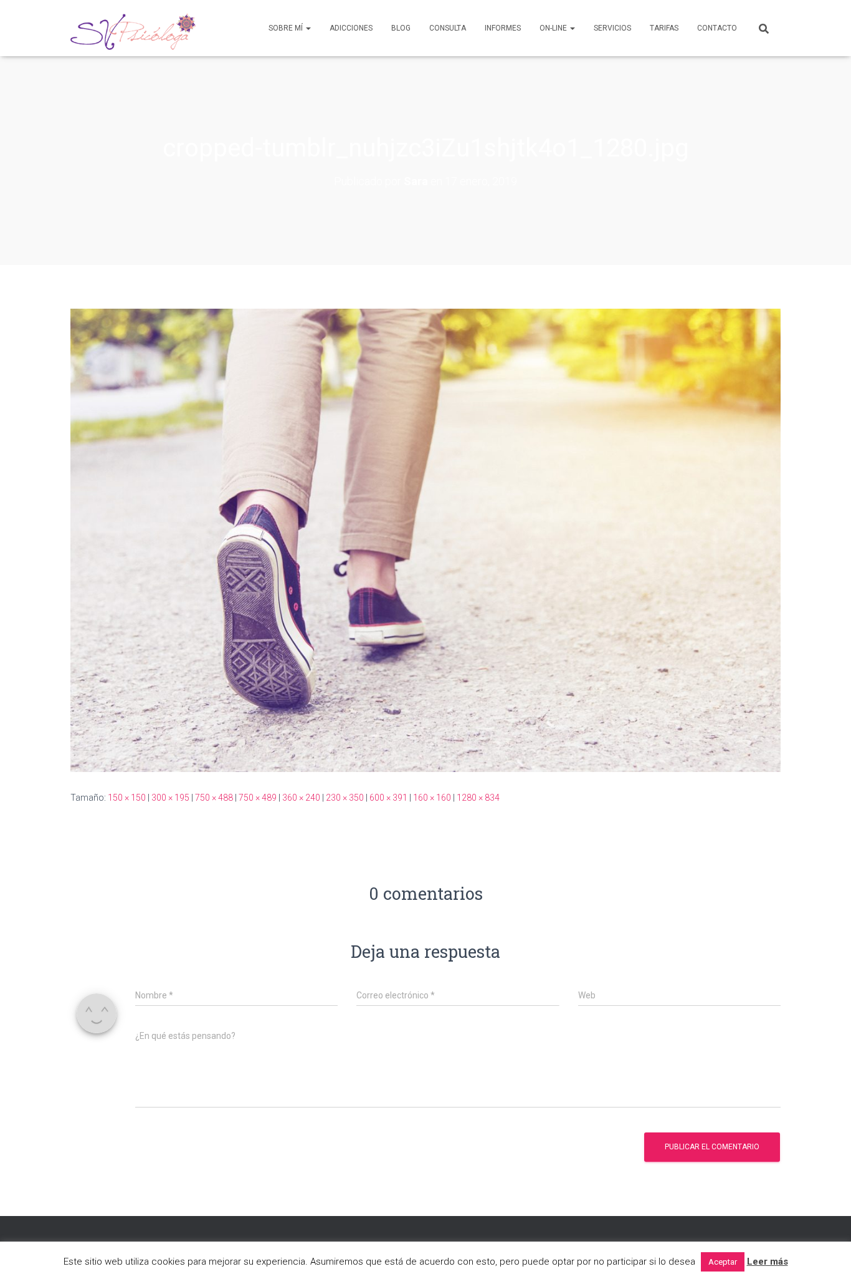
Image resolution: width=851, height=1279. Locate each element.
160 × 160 (432, 798)
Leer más (767, 1261)
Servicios (612, 28)
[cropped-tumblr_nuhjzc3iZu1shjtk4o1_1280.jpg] (425, 539)
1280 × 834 (478, 798)
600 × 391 (388, 798)
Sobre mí (287, 28)
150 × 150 (127, 798)
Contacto (717, 28)
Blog (401, 28)
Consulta (447, 28)
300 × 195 (170, 798)
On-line (554, 28)
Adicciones (351, 28)
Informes (503, 28)
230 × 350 (345, 798)
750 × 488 (214, 798)
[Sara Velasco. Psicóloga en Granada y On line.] (133, 28)
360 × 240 (301, 798)
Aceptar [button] (722, 1262)
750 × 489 (258, 798)
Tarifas (664, 28)
